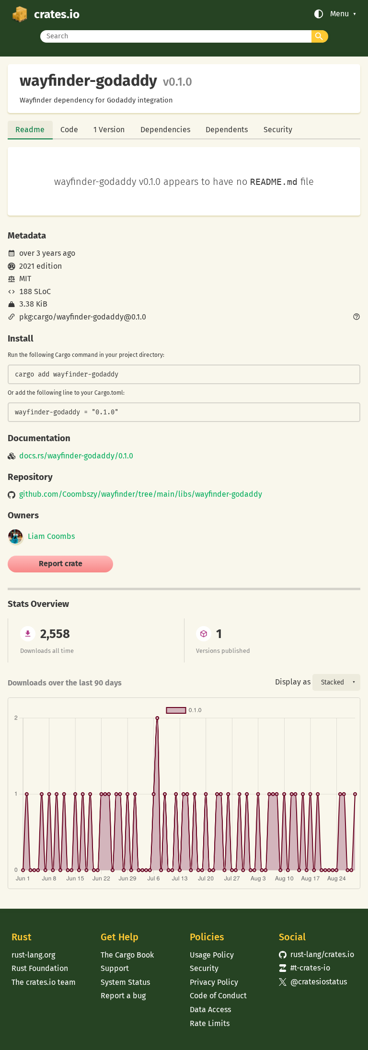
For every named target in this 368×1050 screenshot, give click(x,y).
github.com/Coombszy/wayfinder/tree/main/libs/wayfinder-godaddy (140, 494)
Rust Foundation (40, 968)
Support (115, 968)
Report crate (60, 563)
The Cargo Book (127, 954)
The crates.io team (44, 982)
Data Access (210, 1009)
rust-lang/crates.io (316, 954)
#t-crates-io (304, 967)
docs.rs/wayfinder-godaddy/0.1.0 (76, 456)
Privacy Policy (214, 982)
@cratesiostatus (313, 981)
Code (69, 129)
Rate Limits (210, 1023)
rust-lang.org (33, 954)
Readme (30, 129)
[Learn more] (356, 317)
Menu (339, 14)
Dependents (227, 129)
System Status (125, 982)
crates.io (57, 14)
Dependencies (165, 129)
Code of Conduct (218, 995)
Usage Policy (212, 954)
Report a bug (123, 995)
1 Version (109, 129)
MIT (25, 278)
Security (278, 129)
